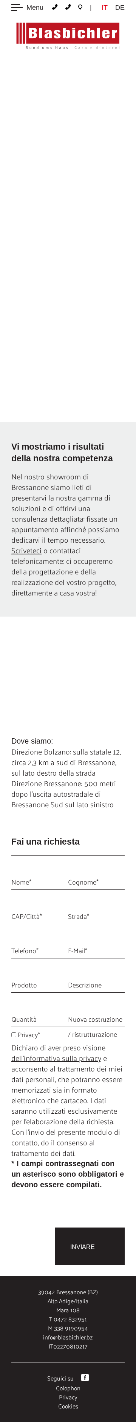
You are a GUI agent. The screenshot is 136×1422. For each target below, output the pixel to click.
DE (120, 7)
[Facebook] (85, 1378)
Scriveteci (26, 550)
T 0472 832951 (68, 1318)
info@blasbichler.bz (68, 1337)
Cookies (68, 1406)
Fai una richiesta (61, 230)
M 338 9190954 (68, 1328)
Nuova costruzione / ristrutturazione (95, 1026)
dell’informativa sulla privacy (56, 1058)
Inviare (82, 1247)
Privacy (68, 1396)
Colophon (68, 1387)
